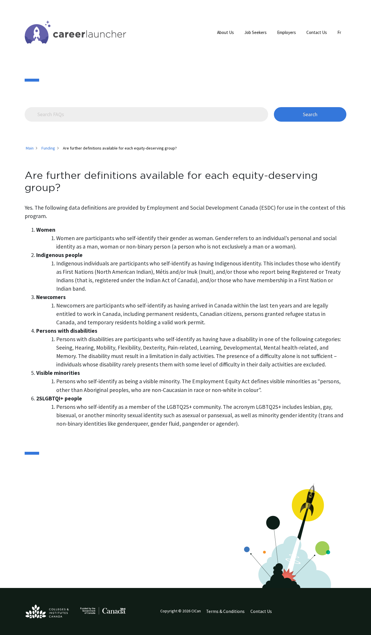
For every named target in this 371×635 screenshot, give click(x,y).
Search (310, 114)
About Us (225, 32)
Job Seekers (255, 32)
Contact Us (316, 32)
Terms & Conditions (225, 611)
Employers (286, 32)
